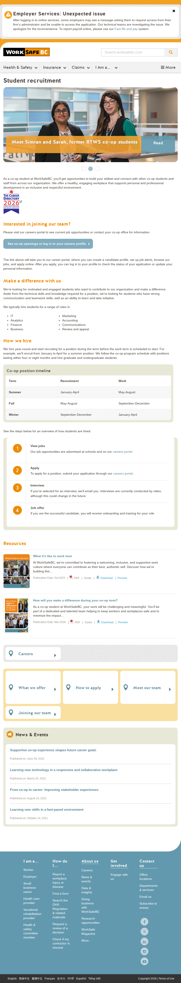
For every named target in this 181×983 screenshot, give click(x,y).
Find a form (61, 893)
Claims (78, 67)
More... (86, 940)
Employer (30, 876)
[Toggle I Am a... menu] (116, 67)
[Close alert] (174, 11)
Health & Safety (17, 67)
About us (89, 861)
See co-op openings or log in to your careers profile (47, 243)
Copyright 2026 (147, 978)
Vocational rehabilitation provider (32, 914)
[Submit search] (170, 52)
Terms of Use (166, 978)
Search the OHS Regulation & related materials (60, 909)
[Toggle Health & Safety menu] (36, 67)
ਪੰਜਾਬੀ (70, 978)
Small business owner (29, 888)
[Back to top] (173, 975)
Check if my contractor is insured (61, 943)
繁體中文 (37, 978)
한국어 (61, 978)
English (12, 978)
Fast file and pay (126, 29)
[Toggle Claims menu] (89, 67)
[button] (168, 67)
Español (81, 978)
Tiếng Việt (94, 978)
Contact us (147, 863)
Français (50, 978)
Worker (28, 870)
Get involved (119, 863)
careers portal (122, 451)
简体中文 (24, 978)
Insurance (52, 67)
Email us (145, 896)
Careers (87, 870)
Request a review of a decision (60, 928)
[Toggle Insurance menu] (65, 67)
